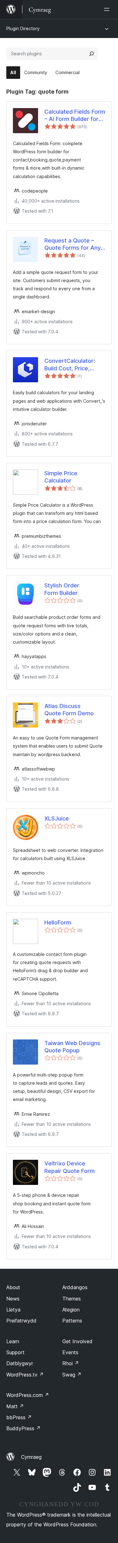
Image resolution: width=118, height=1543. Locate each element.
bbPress (19, 1417)
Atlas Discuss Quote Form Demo (69, 710)
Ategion (71, 1309)
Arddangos (74, 1287)
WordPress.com (27, 1395)
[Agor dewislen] (108, 9)
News (13, 1298)
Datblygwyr (19, 1363)
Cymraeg (31, 1457)
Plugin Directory (23, 28)
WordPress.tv (25, 1374)
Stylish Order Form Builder (61, 589)
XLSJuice (56, 818)
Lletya (13, 1309)
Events (70, 1352)
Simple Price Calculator (60, 477)
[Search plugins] (91, 53)
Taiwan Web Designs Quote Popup (72, 1047)
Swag (71, 1374)
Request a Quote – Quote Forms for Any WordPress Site (72, 244)
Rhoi (70, 1363)
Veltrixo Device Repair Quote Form (69, 1167)
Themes (71, 1298)
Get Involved (77, 1341)
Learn (12, 1341)
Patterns (72, 1320)
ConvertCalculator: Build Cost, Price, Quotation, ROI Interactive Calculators (74, 364)
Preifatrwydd (21, 1320)
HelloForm (57, 922)
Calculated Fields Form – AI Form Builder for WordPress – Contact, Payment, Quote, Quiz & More (74, 115)
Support (15, 1352)
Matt (15, 1406)
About (13, 1287)
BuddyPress (23, 1428)
